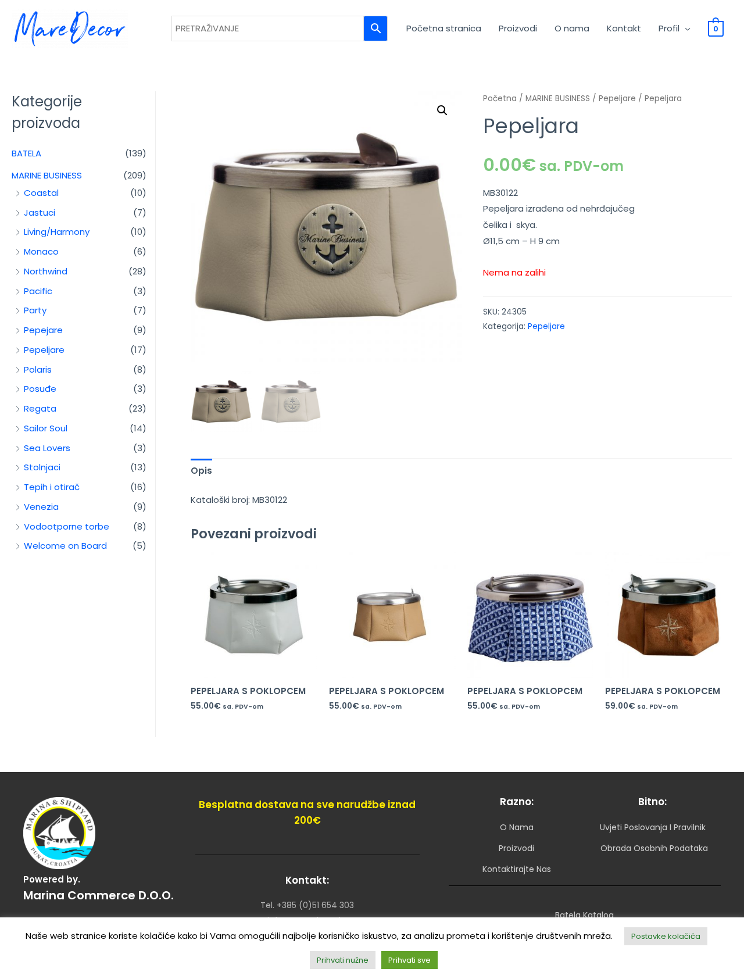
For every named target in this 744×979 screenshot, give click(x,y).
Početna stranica (443, 28)
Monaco (41, 251)
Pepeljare (44, 350)
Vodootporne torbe (66, 526)
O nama (572, 28)
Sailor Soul (45, 428)
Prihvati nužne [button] (343, 960)
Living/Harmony (57, 232)
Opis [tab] (201, 471)
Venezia (41, 507)
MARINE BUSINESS (47, 175)
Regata (40, 408)
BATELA (26, 153)
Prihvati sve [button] (409, 960)
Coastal (41, 193)
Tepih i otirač (52, 487)
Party (35, 310)
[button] (442, 110)
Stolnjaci (42, 467)
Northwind (45, 271)
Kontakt (624, 28)
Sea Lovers (47, 448)
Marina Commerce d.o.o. (98, 895)
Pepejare (43, 330)
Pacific (38, 291)
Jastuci (39, 212)
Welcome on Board (65, 545)
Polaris (38, 369)
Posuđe (40, 389)
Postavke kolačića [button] (665, 936)
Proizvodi (518, 28)
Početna (500, 98)
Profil (669, 28)
